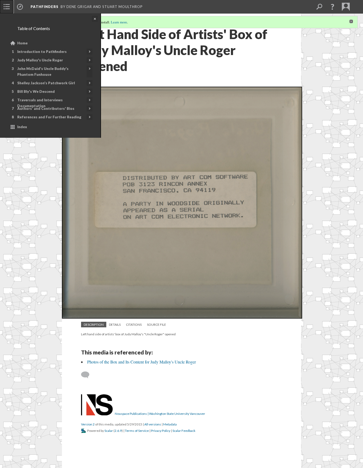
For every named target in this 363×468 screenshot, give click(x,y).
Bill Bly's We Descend (36, 91)
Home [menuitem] (22, 43)
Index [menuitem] (22, 127)
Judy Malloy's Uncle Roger (40, 60)
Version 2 (88, 424)
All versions (152, 424)
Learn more (119, 22)
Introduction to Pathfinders (42, 51)
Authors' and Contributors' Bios (45, 108)
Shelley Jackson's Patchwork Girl (46, 83)
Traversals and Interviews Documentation (40, 103)
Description (94, 325)
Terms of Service (137, 431)
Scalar (108, 431)
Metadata (170, 424)
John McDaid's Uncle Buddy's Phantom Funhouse (43, 71)
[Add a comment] (87, 374)
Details (115, 325)
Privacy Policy (160, 431)
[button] (332, 6)
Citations (134, 325)
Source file (156, 325)
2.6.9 (118, 431)
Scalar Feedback (183, 431)
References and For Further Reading (49, 117)
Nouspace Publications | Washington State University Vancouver (160, 414)
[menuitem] (6, 6)
